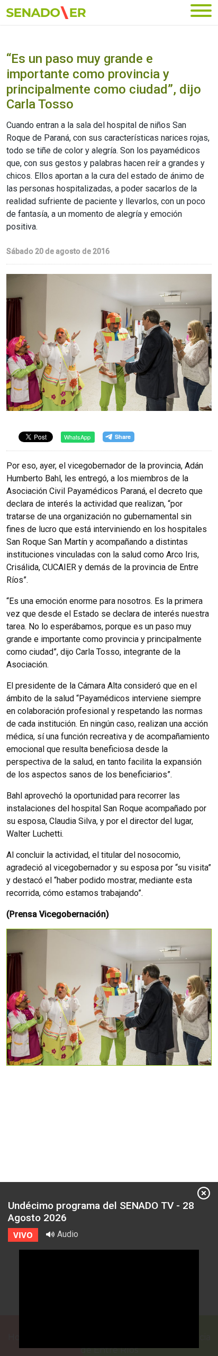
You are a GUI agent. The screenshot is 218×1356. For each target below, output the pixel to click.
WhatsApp (77, 437)
